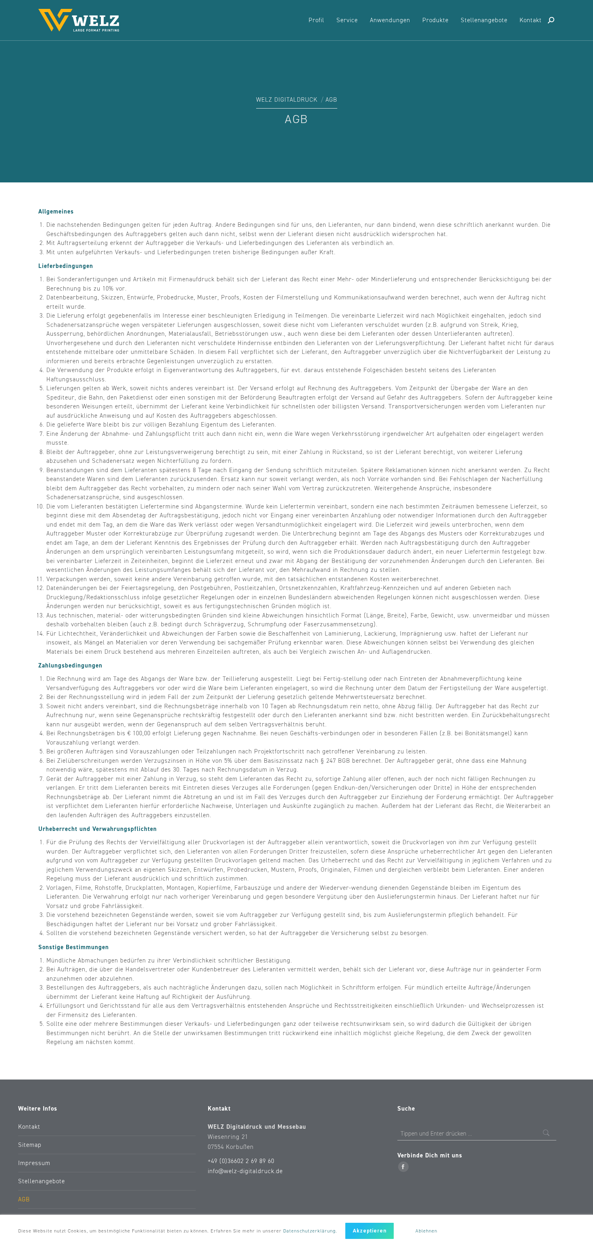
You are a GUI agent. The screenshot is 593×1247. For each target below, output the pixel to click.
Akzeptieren (369, 1231)
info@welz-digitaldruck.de (245, 1171)
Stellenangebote (41, 1181)
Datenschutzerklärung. (310, 1231)
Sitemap (30, 1145)
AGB (24, 1200)
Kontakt (29, 1127)
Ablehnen (426, 1231)
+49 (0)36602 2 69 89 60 (241, 1161)
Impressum (34, 1163)
